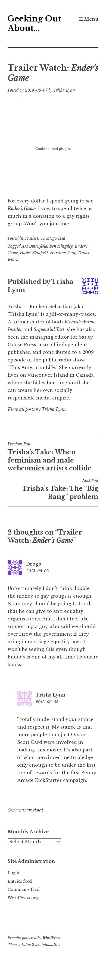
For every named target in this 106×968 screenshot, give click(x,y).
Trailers (31, 238)
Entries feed (20, 881)
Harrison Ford (62, 252)
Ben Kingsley (61, 246)
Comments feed (23, 889)
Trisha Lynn (64, 90)
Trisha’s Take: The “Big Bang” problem (60, 489)
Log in (14, 872)
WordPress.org (23, 897)
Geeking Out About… (34, 23)
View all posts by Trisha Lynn (37, 409)
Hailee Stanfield (34, 252)
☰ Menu (88, 19)
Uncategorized (52, 238)
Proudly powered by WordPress (34, 937)
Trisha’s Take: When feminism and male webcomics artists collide (50, 457)
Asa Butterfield (34, 246)
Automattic (49, 944)
